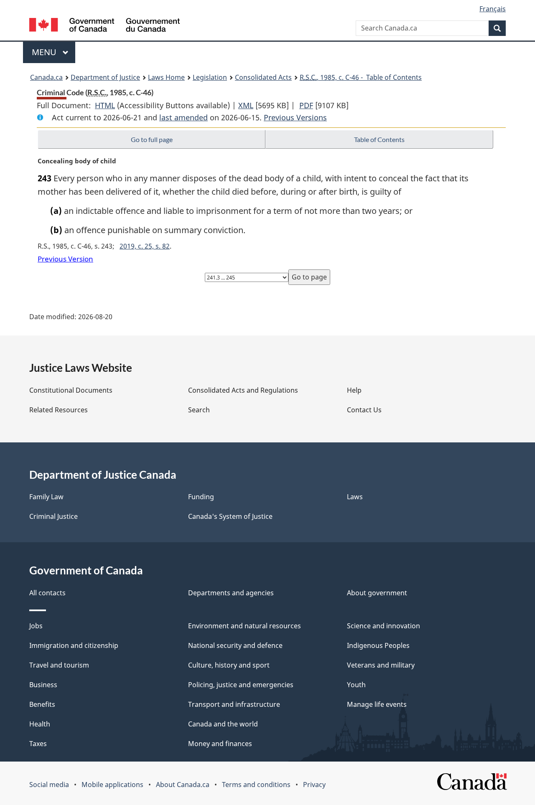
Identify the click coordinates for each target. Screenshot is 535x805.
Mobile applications (112, 784)
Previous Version (65, 259)
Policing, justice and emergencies (240, 684)
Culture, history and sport (229, 665)
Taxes (38, 743)
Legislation (210, 77)
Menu (45, 52)
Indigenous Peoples (378, 645)
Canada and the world (223, 724)
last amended (183, 117)
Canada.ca (46, 77)
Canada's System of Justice (230, 516)
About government (377, 592)
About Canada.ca (182, 784)
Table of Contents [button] (379, 139)
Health (39, 724)
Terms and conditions (256, 784)
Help (354, 390)
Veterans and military (381, 665)
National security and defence (235, 645)
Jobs (36, 625)
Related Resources (58, 409)
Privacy (314, 784)
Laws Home (166, 77)
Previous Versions (295, 117)
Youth (356, 684)
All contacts (47, 592)
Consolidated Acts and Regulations (243, 390)
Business (43, 684)
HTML (105, 105)
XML (245, 105)
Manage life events (377, 704)
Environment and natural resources (244, 625)
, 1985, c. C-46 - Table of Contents (361, 77)
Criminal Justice (53, 516)
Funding (201, 496)
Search (199, 409)
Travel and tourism (59, 665)
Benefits (42, 704)
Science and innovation (383, 625)
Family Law (46, 496)
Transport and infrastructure (234, 704)
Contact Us (364, 409)
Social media (49, 784)
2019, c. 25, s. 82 (145, 246)
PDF (306, 105)
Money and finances (220, 743)
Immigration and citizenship (73, 645)
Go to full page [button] (152, 139)
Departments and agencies (231, 592)
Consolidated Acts (263, 77)
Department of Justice (105, 77)
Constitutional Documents (70, 390)
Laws (355, 496)
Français (492, 8)
